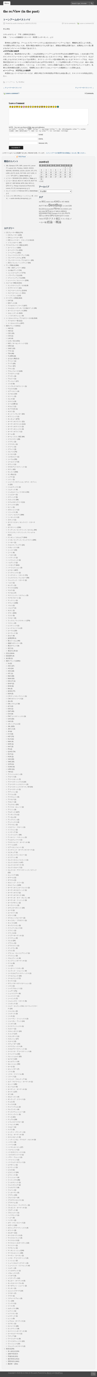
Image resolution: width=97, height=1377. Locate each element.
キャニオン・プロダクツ (16, 920)
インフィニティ (13, 835)
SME (9, 762)
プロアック (11, 1210)
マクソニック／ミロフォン (17, 595)
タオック (11, 520)
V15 (46, 218)
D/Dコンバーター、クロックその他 (20, 240)
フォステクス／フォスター (17, 578)
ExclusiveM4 (49, 209)
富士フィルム (12, 641)
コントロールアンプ (14, 273)
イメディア (11, 832)
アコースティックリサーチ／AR (19, 787)
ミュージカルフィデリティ (17, 1263)
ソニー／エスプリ (14, 515)
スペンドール (12, 1054)
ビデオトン (11, 1165)
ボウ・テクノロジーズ (15, 1223)
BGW (9, 686)
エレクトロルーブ (14, 867)
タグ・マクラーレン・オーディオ (19, 1082)
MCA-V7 (52, 211)
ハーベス (11, 1145)
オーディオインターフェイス (18, 888)
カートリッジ (12, 248)
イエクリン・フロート (15, 827)
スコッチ (11, 1034)
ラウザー (11, 1293)
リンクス (11, 1303)
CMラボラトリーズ (14, 699)
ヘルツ (10, 583)
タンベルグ (11, 1087)
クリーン (11, 447)
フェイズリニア (13, 1185)
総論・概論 (54, 222)
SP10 (47, 216)
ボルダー (11, 1233)
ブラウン (11, 1195)
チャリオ (11, 1104)
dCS (9, 706)
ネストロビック (13, 1137)
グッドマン (11, 948)
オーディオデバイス (14, 426)
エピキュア (11, 852)
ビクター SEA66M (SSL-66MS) (16, 178)
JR (9, 731)
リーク (10, 1306)
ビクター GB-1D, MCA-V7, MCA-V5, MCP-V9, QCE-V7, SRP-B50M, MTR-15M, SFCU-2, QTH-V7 (21, 183)
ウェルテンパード (14, 840)
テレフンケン (12, 1109)
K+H (9, 734)
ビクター (11, 570)
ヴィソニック (12, 1344)
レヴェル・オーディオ (15, 1321)
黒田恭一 (11, 1364)
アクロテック (12, 374)
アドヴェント (12, 797)
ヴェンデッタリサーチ (15, 1346)
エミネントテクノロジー (16, 855)
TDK (9, 353)
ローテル (11, 631)
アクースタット (13, 779)
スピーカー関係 (11, 283)
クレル (10, 940)
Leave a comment (85, 23)
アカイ (10, 366)
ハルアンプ (11, 563)
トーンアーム (10, 82)
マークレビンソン (14, 1253)
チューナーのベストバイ (12, 88)
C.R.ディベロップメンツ (16, 696)
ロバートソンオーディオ (16, 1331)
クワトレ (11, 943)
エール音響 (11, 404)
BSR (9, 694)
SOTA (10, 764)
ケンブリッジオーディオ (16, 961)
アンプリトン (12, 820)
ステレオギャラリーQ (15, 502)
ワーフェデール (13, 1339)
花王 (9, 648)
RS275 (67, 213)
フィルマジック (13, 1182)
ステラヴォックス (14, 1046)
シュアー (11, 991)
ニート (10, 552)
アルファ (11, 379)
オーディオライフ (14, 432)
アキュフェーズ (13, 371)
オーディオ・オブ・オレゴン (18, 898)
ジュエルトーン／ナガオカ (17, 492)
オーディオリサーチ (14, 895)
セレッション (12, 1064)
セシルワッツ (12, 1061)
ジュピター (11, 494)
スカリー (11, 1029)
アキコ (10, 369)
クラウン (11, 442)
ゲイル (10, 963)
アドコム (11, 794)
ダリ (9, 1094)
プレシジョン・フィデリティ (18, 1205)
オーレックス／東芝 (14, 437)
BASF (10, 683)
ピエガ (10, 1170)
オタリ (10, 411)
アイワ (10, 363)
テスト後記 (54, 218)
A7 (61, 202)
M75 (47, 211)
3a (9, 663)
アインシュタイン (14, 774)
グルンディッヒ (13, 958)
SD (40, 215)
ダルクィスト (12, 1097)
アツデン (11, 376)
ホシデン (11, 585)
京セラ (10, 636)
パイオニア (11, 565)
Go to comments (70, 23)
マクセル (11, 593)
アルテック (11, 812)
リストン (11, 623)
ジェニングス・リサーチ (16, 1001)
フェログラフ (12, 1187)
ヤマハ (10, 613)
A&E (9, 331)
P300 (49, 213)
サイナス (11, 981)
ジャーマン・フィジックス (17, 1019)
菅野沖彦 (11, 1361)
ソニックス (11, 512)
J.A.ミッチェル (13, 724)
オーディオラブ (13, 893)
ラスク (10, 615)
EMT (9, 711)
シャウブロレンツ (14, 988)
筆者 (7, 1349)
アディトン (11, 792)
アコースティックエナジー (17, 784)
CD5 (70, 206)
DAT (9, 300)
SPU (52, 215)
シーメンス (11, 998)
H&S (9, 721)
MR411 (64, 211)
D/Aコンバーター (13, 237)
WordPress (59, 1373)
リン (9, 1301)
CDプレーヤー (13, 235)
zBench (49, 1373)
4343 (56, 201)
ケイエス (11, 454)
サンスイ (11, 472)
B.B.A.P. (10, 681)
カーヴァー (11, 913)
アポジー (11, 802)
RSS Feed (22, 157)
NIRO (10, 346)
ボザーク (11, 1225)
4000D (48, 202)
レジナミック (12, 626)
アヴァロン (11, 825)
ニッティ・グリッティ (15, 1132)
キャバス (11, 923)
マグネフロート (13, 598)
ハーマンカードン (14, 1147)
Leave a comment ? (12, 93)
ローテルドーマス (14, 1334)
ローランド (11, 633)
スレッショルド (13, 1056)
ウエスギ (11, 389)
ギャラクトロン (13, 925)
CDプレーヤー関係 (12, 232)
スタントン (11, 1039)
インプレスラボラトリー (16, 386)
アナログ (11, 799)
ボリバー (11, 1230)
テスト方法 (65, 219)
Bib (9, 689)
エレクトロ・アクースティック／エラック (22, 870)
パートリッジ (12, 1160)
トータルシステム (14, 323)
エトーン (11, 396)
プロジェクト (12, 1213)
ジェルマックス (13, 487)
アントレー (11, 381)
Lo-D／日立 (12, 341)
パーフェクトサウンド (15, 1162)
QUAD (10, 751)
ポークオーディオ (14, 1235)
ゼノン (10, 507)
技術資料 (9, 656)
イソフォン (11, 830)
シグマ (10, 477)
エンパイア (11, 875)
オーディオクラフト (14, 421)
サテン (10, 469)
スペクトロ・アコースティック (18, 1051)
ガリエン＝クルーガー (15, 918)
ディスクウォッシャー (15, 1112)
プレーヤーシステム (14, 258)
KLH (9, 739)
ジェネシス (11, 1003)
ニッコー (11, 550)
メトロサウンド (13, 1271)
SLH (43, 216)
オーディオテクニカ (14, 424)
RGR (9, 757)
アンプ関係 (10, 265)
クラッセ (11, 933)
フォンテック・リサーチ (16, 580)
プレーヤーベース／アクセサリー (19, 260)
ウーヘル (11, 845)
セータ (10, 1066)
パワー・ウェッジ (14, 1157)
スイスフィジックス (14, 1026)
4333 (52, 202)
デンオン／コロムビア (15, 537)
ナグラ (10, 1129)
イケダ (10, 384)
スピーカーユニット (14, 293)
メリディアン (12, 1278)
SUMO (10, 767)
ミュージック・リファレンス (18, 1266)
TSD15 (41, 219)
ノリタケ (11, 555)
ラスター (11, 618)
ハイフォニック (13, 560)
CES (9, 336)
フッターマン (12, 1192)
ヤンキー (11, 1288)
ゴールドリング (13, 978)
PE (9, 749)
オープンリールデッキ (15, 311)
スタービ (11, 1041)
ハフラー (11, 1142)
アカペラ (11, 777)
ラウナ (10, 1296)
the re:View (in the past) (21, 11)
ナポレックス (12, 547)
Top (94, 1374)
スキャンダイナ (13, 1031)
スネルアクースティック (16, 1049)
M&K (9, 741)
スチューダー (12, 1044)
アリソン (11, 809)
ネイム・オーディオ (14, 1134)
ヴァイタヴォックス (14, 1341)
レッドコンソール (14, 628)
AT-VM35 (65, 202)
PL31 (59, 213)
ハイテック (11, 557)
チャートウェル (13, 1107)
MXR (9, 744)
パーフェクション (14, 568)
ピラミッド (11, 1175)
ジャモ (10, 1016)
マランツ (11, 603)
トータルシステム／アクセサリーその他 (19, 318)
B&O (9, 676)
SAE (9, 759)
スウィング (11, 497)
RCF (9, 754)
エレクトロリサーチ (14, 865)
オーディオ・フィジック (16, 900)
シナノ (10, 479)
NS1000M (43, 213)
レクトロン (11, 1313)
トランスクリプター (14, 1122)
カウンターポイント (14, 908)
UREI (9, 769)
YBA (9, 772)
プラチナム (11, 1203)
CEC (9, 333)
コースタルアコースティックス (18, 973)
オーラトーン (12, 905)
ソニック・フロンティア (16, 1079)
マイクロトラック (14, 1238)
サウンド (11, 464)
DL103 (41, 209)
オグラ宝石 (11, 409)
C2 (63, 206)
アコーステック (13, 789)
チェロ (10, 1102)
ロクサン (11, 1323)
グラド (10, 951)
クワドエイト (12, 946)
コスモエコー (12, 457)
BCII (46, 206)
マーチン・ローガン (14, 1255)
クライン (11, 930)
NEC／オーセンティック (16, 343)
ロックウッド (12, 1329)
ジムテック (11, 489)
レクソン (11, 1311)
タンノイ (11, 1084)
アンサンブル (12, 814)
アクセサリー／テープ (15, 306)
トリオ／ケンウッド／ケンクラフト (20, 540)
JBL (9, 726)
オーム (10, 434)
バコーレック (12, 1150)
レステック (11, 1316)
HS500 (65, 209)
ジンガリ (11, 1024)
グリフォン (11, 956)
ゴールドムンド (13, 976)
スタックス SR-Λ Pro (13, 196)
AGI (9, 668)
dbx (9, 701)
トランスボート (13, 243)
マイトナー (11, 1245)
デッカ (10, 1117)
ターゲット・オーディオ (16, 1089)
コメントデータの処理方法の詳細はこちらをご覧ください (65, 153)
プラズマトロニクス (14, 1200)
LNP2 (70, 209)
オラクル (11, 880)
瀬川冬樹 (11, 1359)
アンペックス (12, 822)
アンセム (11, 817)
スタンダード (12, 1036)
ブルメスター (12, 1197)
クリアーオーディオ (14, 935)
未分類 (8, 658)
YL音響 (10, 356)
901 (44, 201)
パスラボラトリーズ (14, 1155)
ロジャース (11, 1326)
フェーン (11, 1190)
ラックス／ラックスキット (17, 620)
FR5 (61, 209)
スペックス (11, 505)
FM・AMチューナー (14, 268)
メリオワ (11, 1276)
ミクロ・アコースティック (17, 1258)
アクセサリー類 (13, 321)
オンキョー (11, 419)
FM (58, 209)
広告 (7, 653)
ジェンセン (11, 1011)
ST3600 (66, 216)
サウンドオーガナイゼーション (18, 983)
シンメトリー (12, 996)
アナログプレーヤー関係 (14, 245)
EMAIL (41, 139)
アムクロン (11, 804)
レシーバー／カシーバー (16, 280)
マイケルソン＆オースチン (17, 1243)
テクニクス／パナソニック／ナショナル (21, 532)
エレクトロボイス (14, 862)
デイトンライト (13, 1114)
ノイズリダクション (14, 316)
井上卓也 (11, 1351)
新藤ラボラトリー (14, 643)
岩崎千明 (11, 1354)
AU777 (41, 206)
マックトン (11, 600)
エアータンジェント (14, 847)
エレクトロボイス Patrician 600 (17, 191)
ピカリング (11, 1172)
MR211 (58, 211)
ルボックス (11, 1308)
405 (40, 202)
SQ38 (57, 216)
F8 (55, 208)
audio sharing (17, 23)
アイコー (11, 361)
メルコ (10, 605)
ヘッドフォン (12, 295)
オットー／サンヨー (14, 414)
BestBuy (21, 82)
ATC (9, 673)
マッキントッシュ (14, 1250)
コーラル (11, 459)
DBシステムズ (13, 704)
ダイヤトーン (12, 527)
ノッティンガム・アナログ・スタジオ (21, 1140)
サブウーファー (13, 288)
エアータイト (12, 391)
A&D (9, 328)
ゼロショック (12, 510)
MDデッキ (11, 303)
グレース (11, 452)
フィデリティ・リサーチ (16, 575)
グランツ (11, 449)
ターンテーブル (13, 250)
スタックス (11, 500)
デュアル (11, 1119)
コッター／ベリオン (14, 968)
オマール (11, 877)
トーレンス (11, 1124)
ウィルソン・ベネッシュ (16, 837)
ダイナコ (11, 1092)
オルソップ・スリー (14, 883)
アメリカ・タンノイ (14, 807)
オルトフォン (12, 885)
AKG (9, 671)
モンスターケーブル (14, 1283)
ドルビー (11, 1127)
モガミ (10, 610)
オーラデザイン (13, 903)
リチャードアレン (14, 1298)
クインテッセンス (14, 928)
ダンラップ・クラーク (15, 1099)
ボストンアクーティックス (17, 1228)
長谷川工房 (11, 651)
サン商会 (11, 474)
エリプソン (11, 857)
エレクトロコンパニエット (17, 860)
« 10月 (41, 181)
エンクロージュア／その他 (17, 285)
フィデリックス (13, 573)
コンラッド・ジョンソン (16, 971)
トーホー (11, 542)
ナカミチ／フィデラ (14, 545)
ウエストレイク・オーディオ (18, 842)
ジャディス (11, 1014)
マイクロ (11, 588)
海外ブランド (10, 661)
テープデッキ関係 (12, 298)
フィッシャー (12, 1177)
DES (9, 709)
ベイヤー (11, 1220)
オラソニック (12, 416)
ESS (9, 714)
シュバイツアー (13, 993)
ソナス (10, 1071)
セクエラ (11, 1059)
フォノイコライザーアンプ (17, 255)
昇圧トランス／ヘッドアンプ (18, 263)
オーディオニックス (14, 429)
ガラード (11, 915)
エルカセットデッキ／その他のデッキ (21, 308)
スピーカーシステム (14, 290)
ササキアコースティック (16, 467)
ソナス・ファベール (14, 1074)
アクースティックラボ (15, 782)
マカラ (10, 590)
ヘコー (10, 1218)
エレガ (10, 399)
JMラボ (10, 729)
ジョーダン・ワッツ (14, 1021)
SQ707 (61, 216)
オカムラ (11, 406)
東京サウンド (12, 646)
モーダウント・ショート (16, 1286)
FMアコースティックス (16, 716)
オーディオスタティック (16, 890)
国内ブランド (10, 326)
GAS (9, 719)
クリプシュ (11, 938)
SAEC (10, 348)
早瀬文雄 (11, 1356)
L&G (9, 338)
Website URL (43, 143)
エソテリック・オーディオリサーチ (20, 850)
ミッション (11, 1260)
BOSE (10, 691)
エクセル (11, 394)
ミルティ (11, 1268)
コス (9, 966)
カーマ (10, 910)
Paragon (55, 213)
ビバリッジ (11, 1167)
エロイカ (11, 401)
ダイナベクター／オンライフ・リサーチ (21, 522)
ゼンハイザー (12, 1069)
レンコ (10, 1318)
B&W (9, 678)
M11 (40, 211)
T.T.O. (10, 351)
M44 (43, 211)
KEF (9, 736)
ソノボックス (12, 517)
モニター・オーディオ (15, 1281)
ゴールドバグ (12, 462)
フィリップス (12, 1180)
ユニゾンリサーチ (14, 1291)
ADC (9, 666)
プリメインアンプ (14, 278)
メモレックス (12, 1273)
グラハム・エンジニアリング (18, 953)
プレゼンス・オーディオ (16, 1208)
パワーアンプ (12, 275)
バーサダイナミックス (15, 1152)
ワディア (11, 1336)
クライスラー (12, 439)
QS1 (63, 213)
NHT (9, 746)
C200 (66, 206)
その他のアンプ (13, 270)
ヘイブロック (12, 1215)
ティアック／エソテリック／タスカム (21, 530)
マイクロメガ (12, 1240)
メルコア (11, 608)
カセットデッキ (13, 313)
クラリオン (11, 444)
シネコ (10, 986)
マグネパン (11, 1248)
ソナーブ (11, 1077)
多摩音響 (11, 638)
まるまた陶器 (12, 358)
